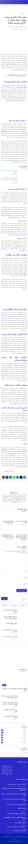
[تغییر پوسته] (4, 2)
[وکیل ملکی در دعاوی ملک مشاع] (21, 516)
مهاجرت (24, 742)
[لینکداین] (17, 477)
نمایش (6, 75)
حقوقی (21, 13)
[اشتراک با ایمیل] (7, 477)
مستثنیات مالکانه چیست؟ (11, 623)
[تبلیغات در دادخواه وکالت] (14, 6)
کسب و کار (23, 737)
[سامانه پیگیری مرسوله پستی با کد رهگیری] (22, 612)
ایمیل (25, 577)
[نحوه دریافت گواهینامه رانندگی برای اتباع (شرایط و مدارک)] (22, 618)
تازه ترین (14, 605)
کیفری (24, 735)
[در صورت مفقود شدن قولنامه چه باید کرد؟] (22, 632)
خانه (25, 13)
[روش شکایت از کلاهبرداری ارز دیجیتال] (23, 718)
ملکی (24, 740)
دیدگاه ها (5, 605)
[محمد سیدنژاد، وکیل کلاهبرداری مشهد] (23, 711)
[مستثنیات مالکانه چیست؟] (22, 625)
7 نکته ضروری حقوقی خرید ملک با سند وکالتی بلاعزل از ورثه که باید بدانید (7, 536)
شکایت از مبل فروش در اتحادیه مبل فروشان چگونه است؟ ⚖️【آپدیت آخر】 (9, 704)
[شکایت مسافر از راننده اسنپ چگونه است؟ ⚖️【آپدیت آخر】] (23, 698)
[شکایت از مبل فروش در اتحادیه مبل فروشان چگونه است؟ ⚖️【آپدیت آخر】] (23, 704)
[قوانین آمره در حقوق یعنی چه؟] (22, 638)
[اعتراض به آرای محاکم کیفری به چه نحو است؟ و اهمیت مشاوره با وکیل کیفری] (23, 179)
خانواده (24, 732)
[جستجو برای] (2, 2)
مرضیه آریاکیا (23, 26)
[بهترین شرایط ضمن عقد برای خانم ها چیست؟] (7, 516)
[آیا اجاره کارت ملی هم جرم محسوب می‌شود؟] (23, 172)
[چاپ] (3, 477)
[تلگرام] (10, 477)
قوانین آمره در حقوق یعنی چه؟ (10, 636)
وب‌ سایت (25, 583)
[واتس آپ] (14, 477)
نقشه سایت (17, 841)
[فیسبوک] (24, 477)
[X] (21, 477)
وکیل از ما (25, 752)
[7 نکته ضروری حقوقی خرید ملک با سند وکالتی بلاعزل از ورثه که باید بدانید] (7, 530)
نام (26, 571)
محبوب (23, 605)
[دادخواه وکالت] (14, 2)
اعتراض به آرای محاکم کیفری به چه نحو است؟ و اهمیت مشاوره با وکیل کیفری (9, 179)
